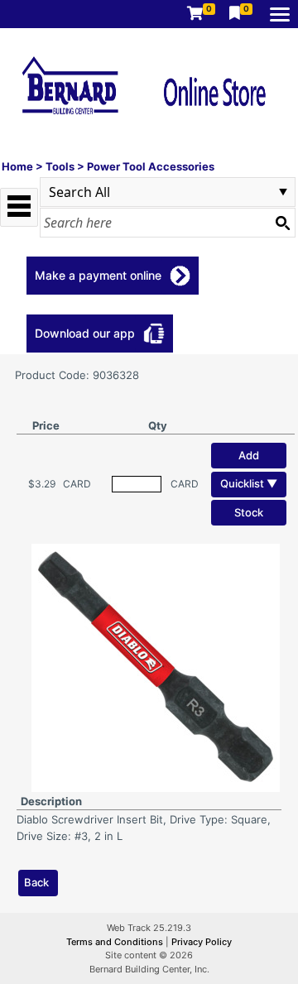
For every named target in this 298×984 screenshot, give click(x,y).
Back (36, 882)
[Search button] (282, 223)
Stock (248, 512)
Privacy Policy (201, 942)
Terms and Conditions (116, 942)
